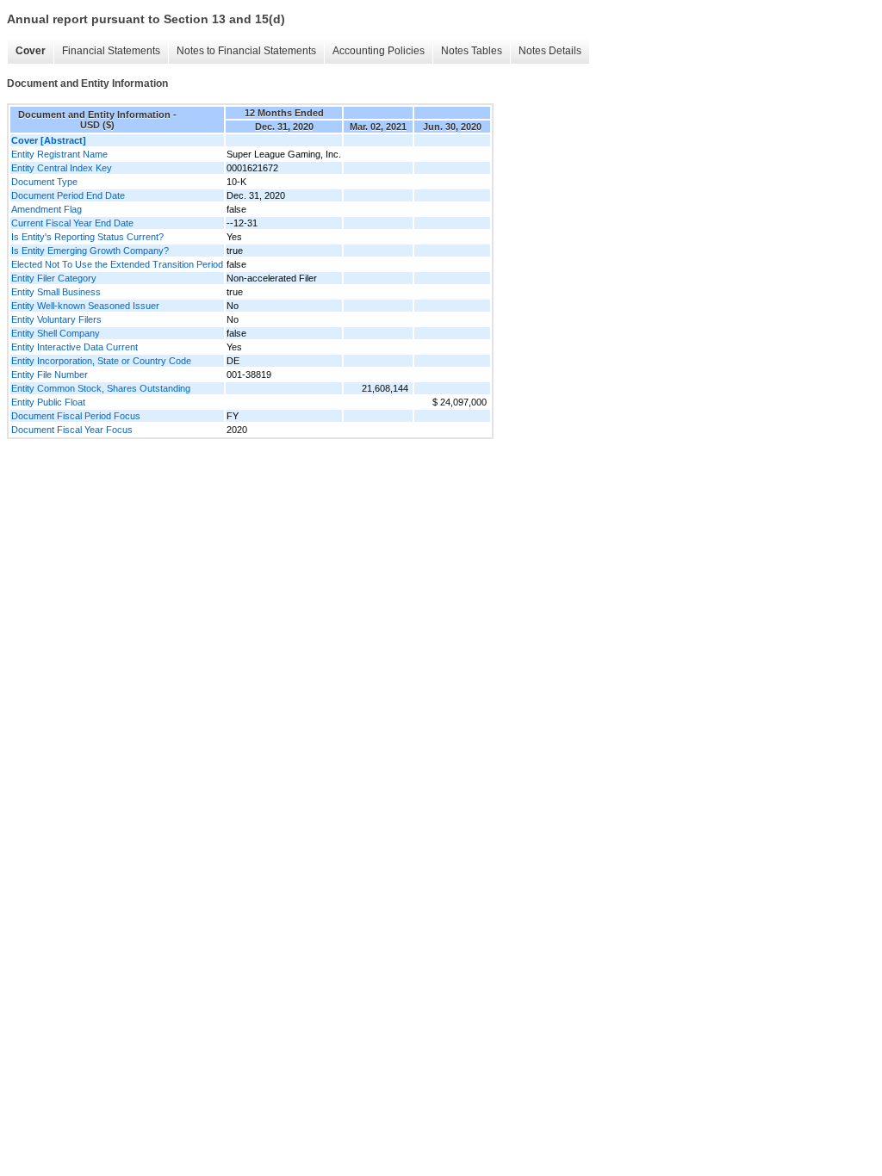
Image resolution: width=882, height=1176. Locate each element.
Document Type (44, 181)
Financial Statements (111, 51)
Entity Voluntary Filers (56, 319)
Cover (31, 51)
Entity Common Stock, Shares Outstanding (100, 388)
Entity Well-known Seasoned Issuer (85, 305)
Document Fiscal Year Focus (72, 429)
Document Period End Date (68, 195)
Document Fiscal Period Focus (75, 416)
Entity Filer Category (53, 278)
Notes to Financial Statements (246, 51)
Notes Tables (471, 51)
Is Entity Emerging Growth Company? (90, 250)
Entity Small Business (56, 292)
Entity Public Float (48, 402)
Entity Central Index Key (61, 168)
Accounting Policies (378, 51)
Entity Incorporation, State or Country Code (101, 361)
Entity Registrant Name (59, 154)
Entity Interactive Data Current (74, 347)
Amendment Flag (46, 209)
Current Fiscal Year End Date (72, 223)
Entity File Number (49, 374)
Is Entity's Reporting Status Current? (87, 237)
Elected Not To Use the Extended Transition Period (117, 264)
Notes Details (550, 51)
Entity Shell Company (55, 333)
